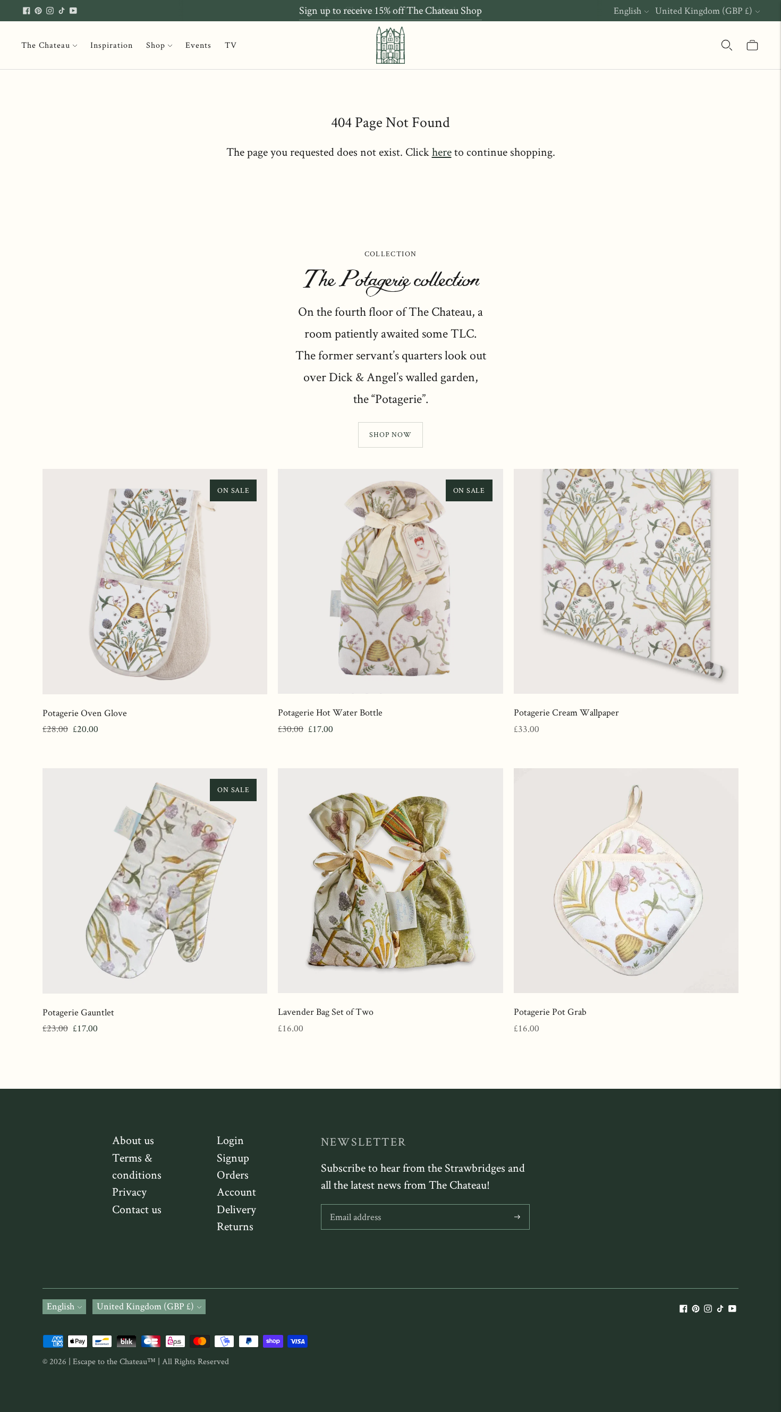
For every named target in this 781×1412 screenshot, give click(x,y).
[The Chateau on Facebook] (26, 10)
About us (133, 1139)
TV (231, 45)
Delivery (236, 1208)
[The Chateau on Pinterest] (38, 10)
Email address (355, 1206)
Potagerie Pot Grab (550, 1011)
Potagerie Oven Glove (85, 713)
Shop (155, 45)
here (442, 151)
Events (198, 45)
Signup (233, 1157)
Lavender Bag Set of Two (325, 1011)
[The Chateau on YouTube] (73, 10)
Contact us (137, 1208)
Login (230, 1139)
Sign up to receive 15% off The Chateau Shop (390, 10)
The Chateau (45, 45)
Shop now (390, 434)
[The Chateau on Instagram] (50, 10)
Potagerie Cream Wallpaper (566, 712)
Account (236, 1191)
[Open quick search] (726, 45)
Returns (235, 1225)
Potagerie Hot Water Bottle (330, 712)
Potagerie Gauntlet (78, 1012)
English (627, 10)
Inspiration (111, 45)
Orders (233, 1174)
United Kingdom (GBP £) (703, 10)
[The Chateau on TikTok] (61, 10)
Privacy (129, 1191)
